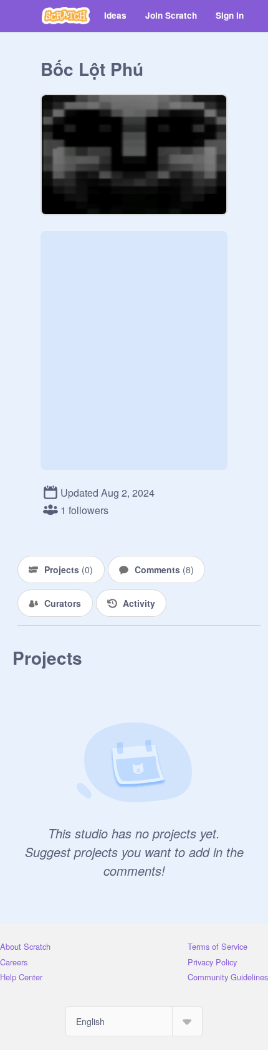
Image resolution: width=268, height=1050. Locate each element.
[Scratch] (66, 15)
